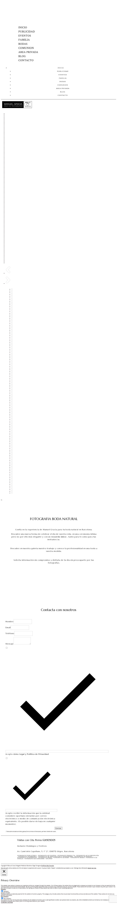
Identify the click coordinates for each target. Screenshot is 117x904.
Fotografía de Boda (61, 857)
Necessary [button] (3, 889)
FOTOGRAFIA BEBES (78, 857)
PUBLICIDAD (26, 31)
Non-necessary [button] (4, 896)
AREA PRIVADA (28, 52)
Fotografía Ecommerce (27, 856)
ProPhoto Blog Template (47, 865)
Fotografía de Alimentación (87, 855)
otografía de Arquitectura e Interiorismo (56, 856)
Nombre (9, 621)
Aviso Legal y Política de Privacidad (31, 754)
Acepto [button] (89, 868)
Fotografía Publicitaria (27, 855)
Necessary (6, 891)
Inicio (22, 27)
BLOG (22, 56)
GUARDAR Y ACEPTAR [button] (7, 902)
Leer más (94, 868)
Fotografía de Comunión (34, 858)
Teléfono (9, 633)
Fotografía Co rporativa (27, 857)
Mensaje (9, 644)
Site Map (49, 858)
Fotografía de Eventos (47, 855)
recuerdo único (58, 537)
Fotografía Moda (45, 857)
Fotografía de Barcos (83, 856)
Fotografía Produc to (66, 855)
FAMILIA (24, 40)
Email (8, 627)
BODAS (23, 44)
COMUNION (26, 48)
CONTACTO (26, 60)
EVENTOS (24, 35)
